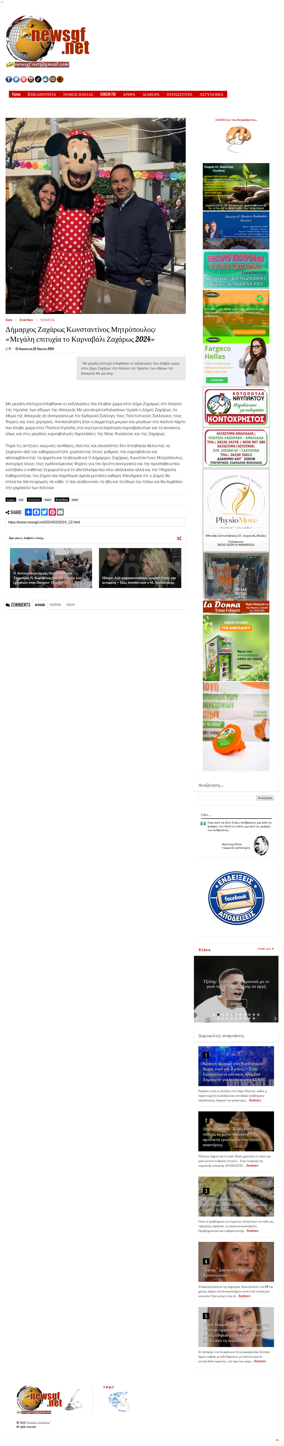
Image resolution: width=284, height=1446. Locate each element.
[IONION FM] (60, 81)
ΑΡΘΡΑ (129, 94)
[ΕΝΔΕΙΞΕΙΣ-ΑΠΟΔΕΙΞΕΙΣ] (52, 81)
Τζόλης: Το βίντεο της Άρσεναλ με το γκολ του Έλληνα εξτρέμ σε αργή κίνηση (236, 985)
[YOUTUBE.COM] (24, 81)
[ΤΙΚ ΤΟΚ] (38, 81)
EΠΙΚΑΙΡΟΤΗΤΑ (42, 94)
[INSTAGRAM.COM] (31, 81)
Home (16, 94)
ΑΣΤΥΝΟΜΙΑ (211, 94)
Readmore (236, 1004)
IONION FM (108, 94)
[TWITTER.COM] (16, 81)
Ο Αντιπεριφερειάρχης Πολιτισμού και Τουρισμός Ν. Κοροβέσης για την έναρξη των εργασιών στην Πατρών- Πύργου (47, 577)
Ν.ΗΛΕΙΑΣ (47, 319)
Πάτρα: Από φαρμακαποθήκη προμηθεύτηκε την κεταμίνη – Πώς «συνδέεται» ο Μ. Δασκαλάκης (139, 580)
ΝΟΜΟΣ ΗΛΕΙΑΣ (78, 94)
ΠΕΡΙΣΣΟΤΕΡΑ (179, 94)
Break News (26, 319)
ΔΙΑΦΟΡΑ (151, 94)
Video (204, 949)
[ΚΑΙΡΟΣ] (45, 81)
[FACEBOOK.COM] (9, 81)
